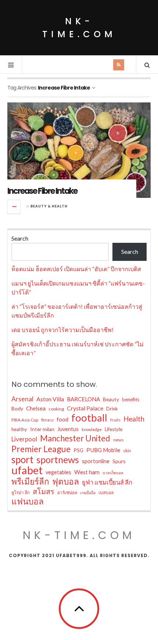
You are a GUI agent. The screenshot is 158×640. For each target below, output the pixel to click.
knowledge (92, 429)
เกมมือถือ (88, 492)
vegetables (58, 472)
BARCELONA (83, 399)
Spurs (119, 461)
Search (19, 238)
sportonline (95, 461)
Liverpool (24, 439)
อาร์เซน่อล (67, 492)
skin (127, 450)
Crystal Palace (85, 408)
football (89, 417)
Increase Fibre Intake (42, 191)
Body (17, 408)
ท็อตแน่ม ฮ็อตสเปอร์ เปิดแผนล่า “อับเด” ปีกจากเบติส (76, 268)
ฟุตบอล (65, 481)
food (62, 419)
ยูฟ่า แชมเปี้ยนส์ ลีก (107, 482)
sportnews (57, 459)
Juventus (68, 429)
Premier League (41, 448)
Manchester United (75, 438)
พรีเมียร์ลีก (30, 481)
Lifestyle (113, 429)
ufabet (27, 470)
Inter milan (42, 429)
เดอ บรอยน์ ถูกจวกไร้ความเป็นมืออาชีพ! (62, 329)
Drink (112, 409)
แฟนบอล (27, 501)
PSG (78, 450)
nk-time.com (79, 27)
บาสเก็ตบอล (113, 472)
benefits (130, 399)
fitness (47, 419)
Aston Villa (50, 398)
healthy (19, 429)
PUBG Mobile (103, 450)
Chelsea (36, 408)
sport (22, 459)
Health (133, 419)
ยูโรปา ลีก (20, 492)
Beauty (111, 399)
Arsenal (22, 399)
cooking (56, 409)
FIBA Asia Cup (24, 420)
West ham (87, 471)
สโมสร (43, 491)
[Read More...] (14, 206)
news (118, 440)
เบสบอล (106, 492)
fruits (115, 419)
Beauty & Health (49, 206)
